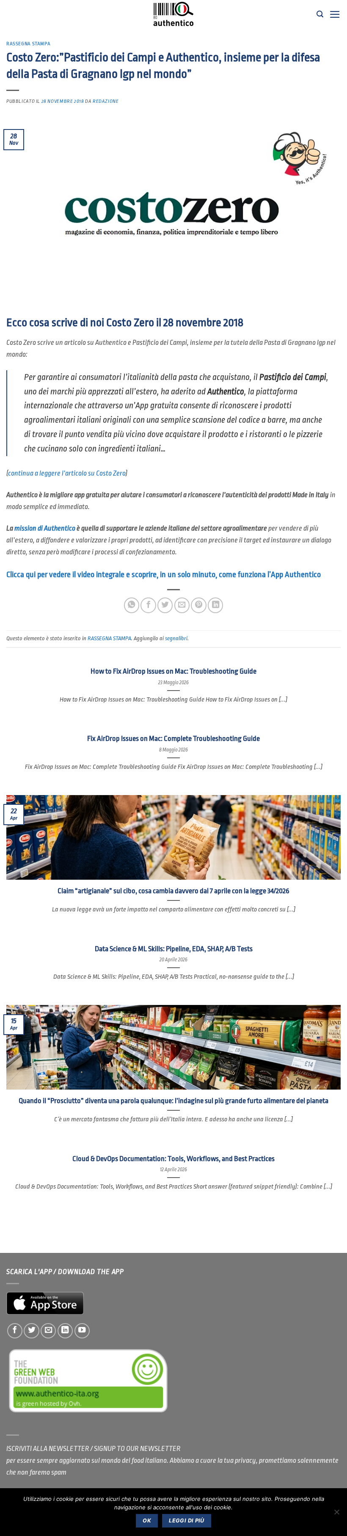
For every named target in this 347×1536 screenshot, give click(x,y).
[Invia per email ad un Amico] (182, 605)
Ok (147, 1520)
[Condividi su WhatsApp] (131, 605)
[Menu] (335, 14)
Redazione (106, 101)
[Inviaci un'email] (48, 1330)
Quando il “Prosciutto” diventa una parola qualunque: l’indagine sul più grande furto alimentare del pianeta (173, 1101)
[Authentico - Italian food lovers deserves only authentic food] (173, 14)
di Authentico (44, 528)
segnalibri (176, 638)
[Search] (320, 14)
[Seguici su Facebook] (14, 1330)
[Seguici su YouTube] (82, 1330)
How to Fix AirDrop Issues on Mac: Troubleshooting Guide (173, 671)
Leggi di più (186, 1520)
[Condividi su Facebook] (148, 605)
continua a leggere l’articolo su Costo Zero (67, 473)
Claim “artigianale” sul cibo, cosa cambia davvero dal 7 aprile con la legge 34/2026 (173, 891)
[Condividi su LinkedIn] (215, 605)
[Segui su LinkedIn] (65, 1330)
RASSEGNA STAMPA (28, 44)
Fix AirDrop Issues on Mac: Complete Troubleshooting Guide (173, 739)
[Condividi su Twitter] (165, 605)
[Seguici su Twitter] (31, 1330)
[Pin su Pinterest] (198, 605)
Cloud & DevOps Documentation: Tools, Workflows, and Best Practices (173, 1159)
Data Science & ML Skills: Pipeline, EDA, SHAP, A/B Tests (174, 949)
